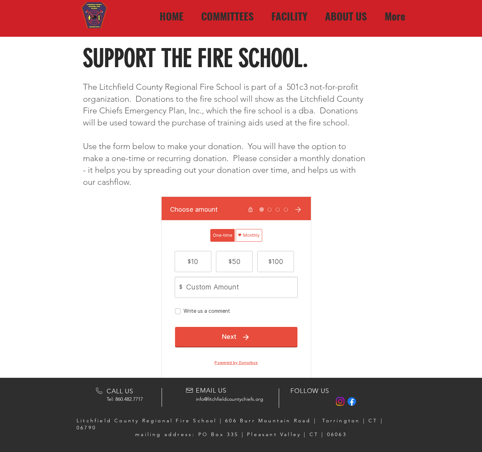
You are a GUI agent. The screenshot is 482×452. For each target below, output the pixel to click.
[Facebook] (351, 401)
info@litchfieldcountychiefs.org (229, 399)
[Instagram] (340, 401)
